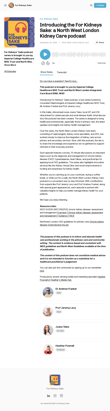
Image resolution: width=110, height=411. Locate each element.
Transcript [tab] (62, 72)
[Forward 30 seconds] (48, 63)
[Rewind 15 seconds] (43, 63)
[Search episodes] (91, 5)
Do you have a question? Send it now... (59, 81)
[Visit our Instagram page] (55, 395)
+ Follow (100, 5)
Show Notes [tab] (46, 72)
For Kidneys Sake (23, 5)
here (42, 271)
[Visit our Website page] (61, 395)
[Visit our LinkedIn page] (48, 395)
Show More (10, 65)
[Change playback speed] (53, 63)
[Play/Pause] (45, 54)
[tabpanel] (73, 182)
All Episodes (10, 71)
